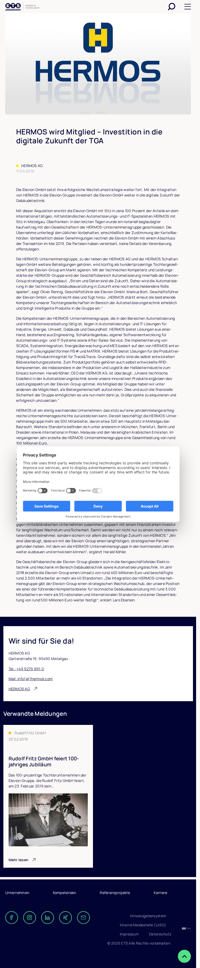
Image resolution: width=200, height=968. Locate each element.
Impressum (129, 934)
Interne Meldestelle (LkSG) (143, 924)
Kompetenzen (64, 892)
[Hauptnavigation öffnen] (187, 6)
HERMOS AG (19, 688)
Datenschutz (160, 934)
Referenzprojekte (115, 892)
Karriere (160, 892)
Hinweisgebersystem (148, 915)
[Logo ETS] (22, 7)
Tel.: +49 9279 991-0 (26, 668)
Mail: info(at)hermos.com (31, 678)
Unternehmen (17, 892)
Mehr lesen (19, 859)
